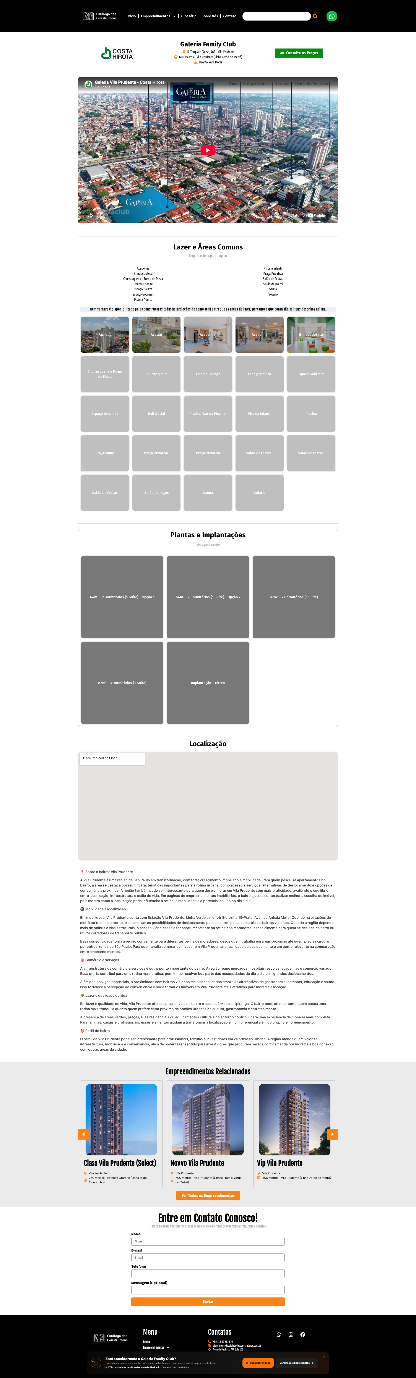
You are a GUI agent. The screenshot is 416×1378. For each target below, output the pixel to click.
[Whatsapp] (279, 1335)
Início (131, 16)
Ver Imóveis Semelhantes (297, 1362)
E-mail (136, 1250)
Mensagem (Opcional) (149, 1283)
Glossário (189, 16)
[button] (332, 1134)
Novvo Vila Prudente (111, 1163)
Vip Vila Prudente (193, 1163)
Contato (229, 16)
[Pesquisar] (316, 16)
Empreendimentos (155, 16)
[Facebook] (303, 1335)
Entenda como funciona (176, 1367)
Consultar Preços (258, 1362)
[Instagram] (291, 1335)
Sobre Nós (210, 16)
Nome (136, 1234)
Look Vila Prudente (282, 1163)
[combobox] (276, 16)
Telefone (138, 1267)
